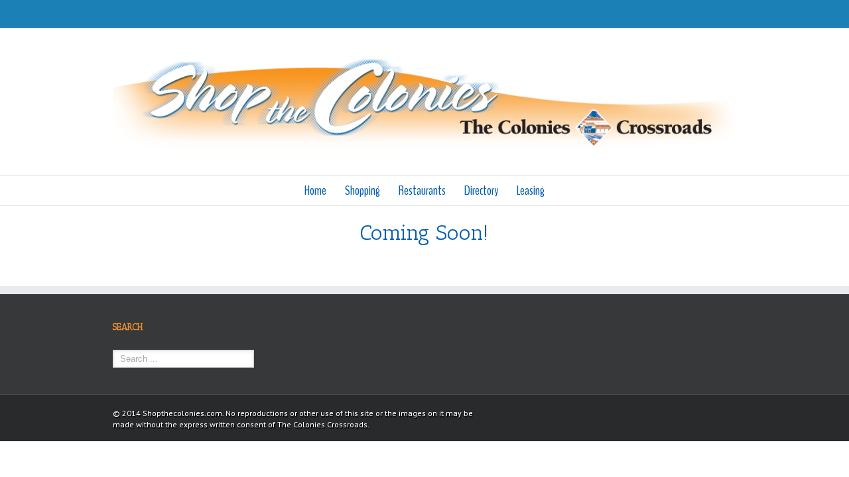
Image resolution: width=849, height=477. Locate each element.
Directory (481, 190)
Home (315, 190)
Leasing (531, 190)
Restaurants (422, 190)
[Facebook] (711, 14)
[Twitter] (732, 14)
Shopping (362, 190)
